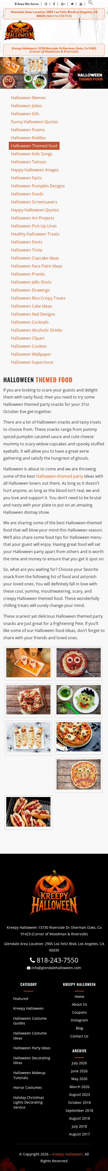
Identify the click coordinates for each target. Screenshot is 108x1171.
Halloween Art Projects (32, 218)
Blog (79, 1028)
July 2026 (79, 1063)
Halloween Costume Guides (30, 1021)
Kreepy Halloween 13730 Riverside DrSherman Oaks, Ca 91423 (54, 50)
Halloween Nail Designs (33, 314)
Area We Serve (28, 4)
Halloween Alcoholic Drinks (36, 330)
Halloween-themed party (59, 476)
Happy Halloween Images (35, 170)
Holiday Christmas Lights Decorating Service (28, 1102)
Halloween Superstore (32, 362)
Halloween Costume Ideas (30, 1035)
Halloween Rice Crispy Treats (38, 298)
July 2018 (79, 1126)
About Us (79, 1004)
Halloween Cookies (29, 346)
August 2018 (79, 1118)
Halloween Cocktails (30, 322)
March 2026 (79, 1086)
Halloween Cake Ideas (31, 306)
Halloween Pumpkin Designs (38, 186)
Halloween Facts (26, 178)
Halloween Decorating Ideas (31, 1060)
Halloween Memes (28, 97)
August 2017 (79, 1134)
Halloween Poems (28, 130)
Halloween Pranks (28, 274)
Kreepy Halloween (28, 1008)
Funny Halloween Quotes (34, 121)
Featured (20, 998)
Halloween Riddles (28, 138)
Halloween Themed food (34, 146)
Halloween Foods (27, 194)
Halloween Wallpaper (31, 354)
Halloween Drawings (30, 290)
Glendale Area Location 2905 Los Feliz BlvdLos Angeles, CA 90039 (54, 14)
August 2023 (79, 1094)
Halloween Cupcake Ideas (35, 258)
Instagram (79, 1020)
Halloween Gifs (25, 113)
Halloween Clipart (27, 338)
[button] (90, 4)
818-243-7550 (56, 960)
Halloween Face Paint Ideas (36, 266)
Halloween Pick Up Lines (34, 226)
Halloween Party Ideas (31, 1048)
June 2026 (79, 1071)
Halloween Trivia (26, 250)
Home (79, 996)
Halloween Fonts (26, 242)
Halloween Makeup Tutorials (29, 1075)
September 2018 (79, 1110)
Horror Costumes (27, 1087)
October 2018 (79, 1102)
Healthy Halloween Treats (35, 234)
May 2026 (79, 1078)
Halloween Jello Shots (31, 282)
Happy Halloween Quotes (35, 210)
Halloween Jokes (26, 105)
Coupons (79, 1012)
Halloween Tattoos (28, 162)
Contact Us (79, 1036)
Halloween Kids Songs (31, 154)
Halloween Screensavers (34, 202)
